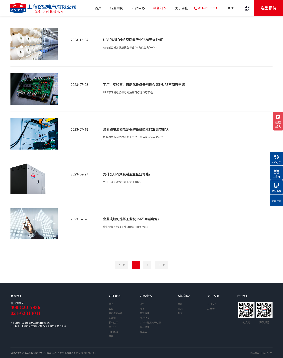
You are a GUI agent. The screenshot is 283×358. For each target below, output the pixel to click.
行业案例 (116, 8)
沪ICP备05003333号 (86, 352)
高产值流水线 (116, 313)
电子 (111, 304)
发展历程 (212, 308)
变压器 (143, 331)
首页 (98, 8)
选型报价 (276, 190)
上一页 (121, 265)
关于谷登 (181, 8)
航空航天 (113, 322)
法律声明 (268, 352)
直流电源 (144, 313)
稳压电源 (144, 327)
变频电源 (144, 318)
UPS (142, 304)
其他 (111, 336)
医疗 (111, 308)
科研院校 (113, 331)
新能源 (112, 318)
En (233, 8)
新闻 (180, 304)
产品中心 (138, 8)
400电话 (276, 162)
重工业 (112, 327)
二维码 (276, 176)
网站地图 (254, 352)
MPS (142, 308)
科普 (180, 313)
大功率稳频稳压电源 (150, 322)
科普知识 (159, 8)
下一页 (161, 265)
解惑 (180, 308)
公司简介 (212, 304)
